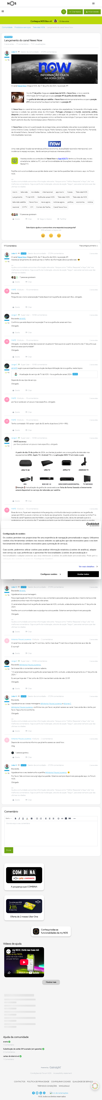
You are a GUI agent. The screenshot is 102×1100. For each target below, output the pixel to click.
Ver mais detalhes (86, 566)
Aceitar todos (83, 574)
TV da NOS (30, 197)
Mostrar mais (51, 982)
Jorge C (14, 315)
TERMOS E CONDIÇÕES (47, 1086)
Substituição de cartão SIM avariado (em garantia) (22, 1049)
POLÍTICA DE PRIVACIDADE (38, 1082)
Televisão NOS (39, 27)
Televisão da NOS (80, 197)
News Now (33, 202)
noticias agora (58, 202)
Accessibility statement (62, 1073)
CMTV (24, 207)
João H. (14, 52)
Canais (70, 192)
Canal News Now (60, 207)
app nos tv (60, 192)
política (70, 202)
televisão (24, 192)
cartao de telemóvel (11, 1056)
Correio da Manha (43, 207)
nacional (15, 207)
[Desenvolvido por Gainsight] (51, 1068)
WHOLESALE (64, 1086)
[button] (2, 12)
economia (80, 202)
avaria (5, 1042)
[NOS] (11, 3)
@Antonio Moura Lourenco (30, 665)
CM (31, 207)
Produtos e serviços (22, 27)
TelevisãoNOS (81, 192)
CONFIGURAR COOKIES (61, 1082)
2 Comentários (9, 1052)
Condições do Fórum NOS (40, 1073)
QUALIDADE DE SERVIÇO (83, 1082)
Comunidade (7, 27)
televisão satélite (19, 202)
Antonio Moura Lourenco (21, 639)
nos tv (14, 192)
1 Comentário (8, 1045)
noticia (90, 202)
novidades (35, 192)
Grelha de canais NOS (46, 197)
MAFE (13, 290)
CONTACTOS (19, 1082)
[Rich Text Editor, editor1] (51, 833)
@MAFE (22, 319)
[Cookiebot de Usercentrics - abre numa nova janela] (88, 524)
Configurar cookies (49, 574)
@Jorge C (67, 704)
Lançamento (17, 197)
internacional (48, 192)
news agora (45, 202)
